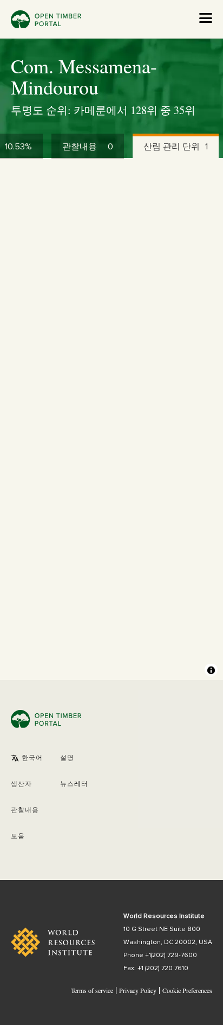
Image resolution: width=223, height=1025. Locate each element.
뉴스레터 (74, 784)
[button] (27, 758)
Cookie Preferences (187, 991)
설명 (67, 758)
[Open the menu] (205, 18)
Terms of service (92, 990)
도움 (18, 836)
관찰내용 (25, 810)
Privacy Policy (137, 990)
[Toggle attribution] (211, 670)
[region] (111, 419)
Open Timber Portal (46, 19)
